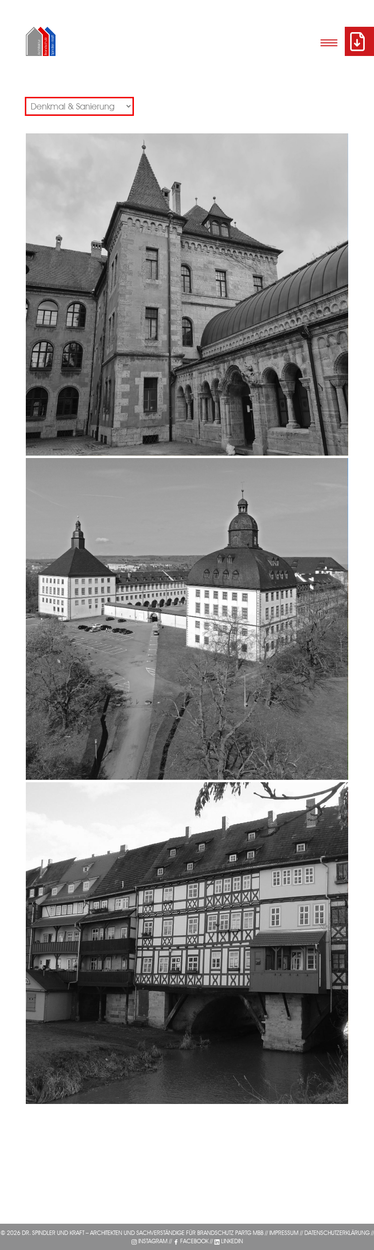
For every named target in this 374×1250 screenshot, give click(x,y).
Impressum (284, 1232)
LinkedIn (232, 1241)
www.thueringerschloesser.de (95, 605)
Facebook (194, 1241)
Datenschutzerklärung (337, 1232)
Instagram (153, 1241)
